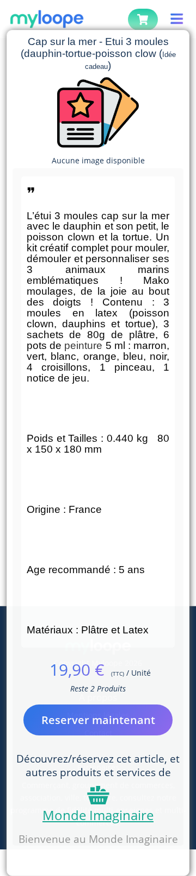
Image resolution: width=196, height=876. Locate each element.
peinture (83, 345)
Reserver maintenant (98, 720)
